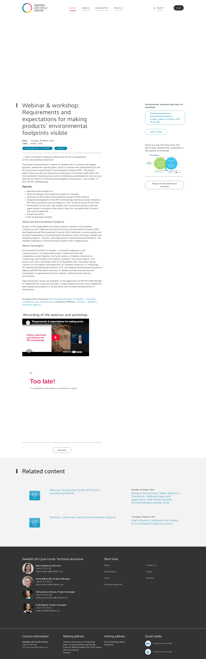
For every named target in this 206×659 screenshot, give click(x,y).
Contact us (151, 565)
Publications (110, 571)
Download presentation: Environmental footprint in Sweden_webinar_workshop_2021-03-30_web (165, 117)
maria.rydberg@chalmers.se (49, 571)
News (107, 565)
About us (118, 8)
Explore (85, 8)
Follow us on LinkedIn (162, 643)
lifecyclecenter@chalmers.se (35, 647)
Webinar (61, 148)
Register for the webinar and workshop (164, 185)
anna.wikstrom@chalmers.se (50, 584)
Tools (107, 578)
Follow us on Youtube (163, 652)
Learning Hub (101, 8)
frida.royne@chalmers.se (48, 610)
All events (62, 450)
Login (178, 8)
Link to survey (156, 132)
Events (73, 8)
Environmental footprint (37, 148)
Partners (150, 578)
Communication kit (113, 584)
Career (149, 571)
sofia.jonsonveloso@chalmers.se (52, 597)
